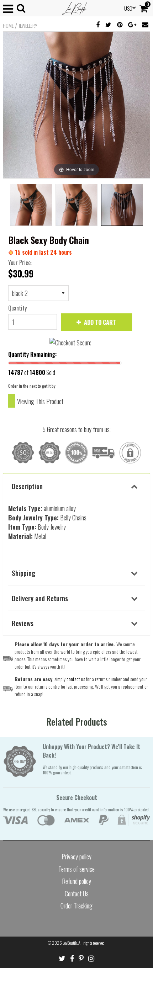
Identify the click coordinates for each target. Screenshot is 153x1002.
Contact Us (77, 893)
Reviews (22, 623)
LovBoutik (70, 943)
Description (27, 486)
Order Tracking (76, 905)
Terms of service (76, 869)
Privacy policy (76, 856)
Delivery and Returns (40, 598)
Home (8, 25)
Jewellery (28, 25)
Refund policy (76, 881)
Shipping (23, 573)
